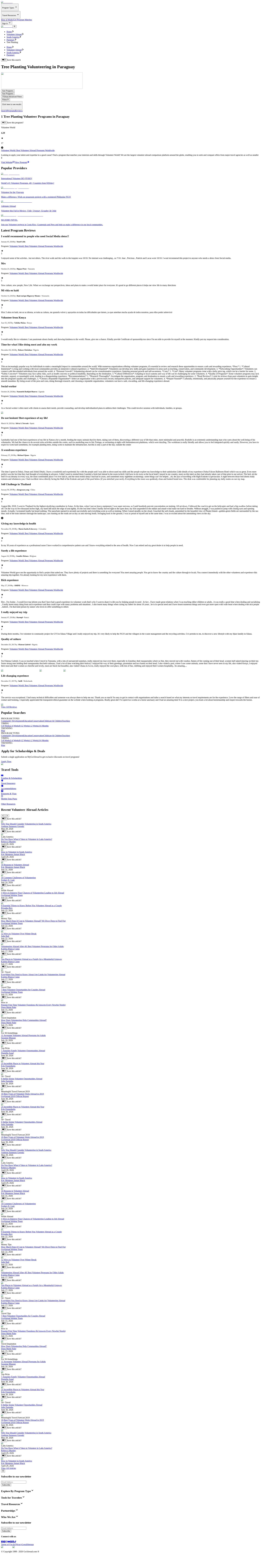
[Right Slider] (7, 815)
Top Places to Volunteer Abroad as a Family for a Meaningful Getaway (31, 959)
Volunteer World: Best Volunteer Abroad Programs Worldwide (28, 150)
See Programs (7, 91)
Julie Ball (5, 936)
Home (9, 32)
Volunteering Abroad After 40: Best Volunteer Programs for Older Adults (32, 946)
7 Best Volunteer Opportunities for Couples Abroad (23, 990)
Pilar (3, 731)
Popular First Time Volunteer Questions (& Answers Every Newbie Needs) (33, 1005)
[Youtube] (9, 1542)
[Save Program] (4, 122)
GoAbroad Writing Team (12, 895)
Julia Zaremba (7, 1081)
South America (13, 37)
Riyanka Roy (7, 908)
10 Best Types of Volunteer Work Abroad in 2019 (22, 1094)
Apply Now (6, 761)
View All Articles (8, 1468)
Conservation (38, 721)
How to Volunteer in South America (16, 852)
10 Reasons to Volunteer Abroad (15, 865)
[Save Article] (4, 818)
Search (4, 111)
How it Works (7, 20)
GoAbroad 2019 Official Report (15, 1096)
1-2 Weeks (34, 726)
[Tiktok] (15, 1542)
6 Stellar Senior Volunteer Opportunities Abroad (21, 1079)
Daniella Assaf (7, 1053)
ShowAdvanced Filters (13, 97)
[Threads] (4, 1542)
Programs (11, 111)
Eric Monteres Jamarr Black (13, 854)
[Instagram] (6, 1542)
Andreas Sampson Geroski (12, 826)
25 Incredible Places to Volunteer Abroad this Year (22, 1063)
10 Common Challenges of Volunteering (18, 877)
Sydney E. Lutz (8, 880)
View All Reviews (9, 707)
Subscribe (6, 1485)
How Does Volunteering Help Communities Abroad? (24, 1020)
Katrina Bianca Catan (10, 949)
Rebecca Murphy (8, 842)
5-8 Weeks (5, 726)
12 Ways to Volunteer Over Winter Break (18, 934)
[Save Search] (4, 59)
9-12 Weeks (24, 726)
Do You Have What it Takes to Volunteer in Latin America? (26, 839)
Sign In (5, 24)
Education (27, 721)
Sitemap (30, 1544)
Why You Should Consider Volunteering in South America (26, 824)
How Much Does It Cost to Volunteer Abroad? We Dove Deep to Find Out (33, 921)
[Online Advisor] (3, 1471)
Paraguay (11, 40)
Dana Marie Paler (8, 1007)
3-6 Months (44, 726)
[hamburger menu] (14, 26)
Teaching (66, 721)
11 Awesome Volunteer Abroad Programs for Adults (23, 1035)
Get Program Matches (22, 20)
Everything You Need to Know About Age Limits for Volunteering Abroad (33, 974)
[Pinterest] (11, 1542)
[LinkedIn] (13, 1542)
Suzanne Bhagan (8, 1038)
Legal (24, 1544)
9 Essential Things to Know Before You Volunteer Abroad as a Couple (31, 905)
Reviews (19, 111)
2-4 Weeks (14, 726)
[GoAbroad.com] (7, 2)
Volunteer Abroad (14, 34)
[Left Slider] (3, 815)
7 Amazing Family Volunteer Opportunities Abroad (23, 1050)
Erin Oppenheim (8, 1066)
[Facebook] (2, 1542)
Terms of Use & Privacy (11, 1544)
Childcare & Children (53, 721)
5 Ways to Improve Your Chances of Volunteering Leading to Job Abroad (32, 893)
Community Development (12, 721)
